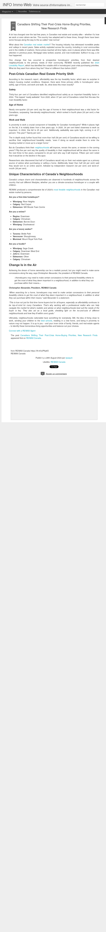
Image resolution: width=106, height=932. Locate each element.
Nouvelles (22, 11)
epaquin (69, 357)
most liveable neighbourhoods (67, 189)
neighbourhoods (42, 147)
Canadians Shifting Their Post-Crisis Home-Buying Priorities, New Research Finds (54, 26)
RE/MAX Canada (33, 338)
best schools (46, 320)
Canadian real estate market (36, 44)
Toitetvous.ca (34, 11)
